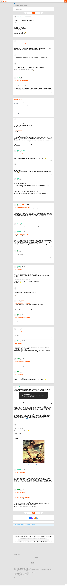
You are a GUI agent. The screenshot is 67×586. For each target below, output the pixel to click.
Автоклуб (19, 5)
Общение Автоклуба (24, 5)
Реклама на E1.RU (37, 552)
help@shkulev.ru (21, 576)
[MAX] (32, 518)
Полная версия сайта (18, 552)
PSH (17, 40)
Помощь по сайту (17, 554)
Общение (15, 5)
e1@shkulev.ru (26, 575)
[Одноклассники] (35, 518)
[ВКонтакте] (30, 518)
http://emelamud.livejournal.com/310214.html (22, 418)
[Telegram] (37, 518)
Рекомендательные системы (18, 577)
